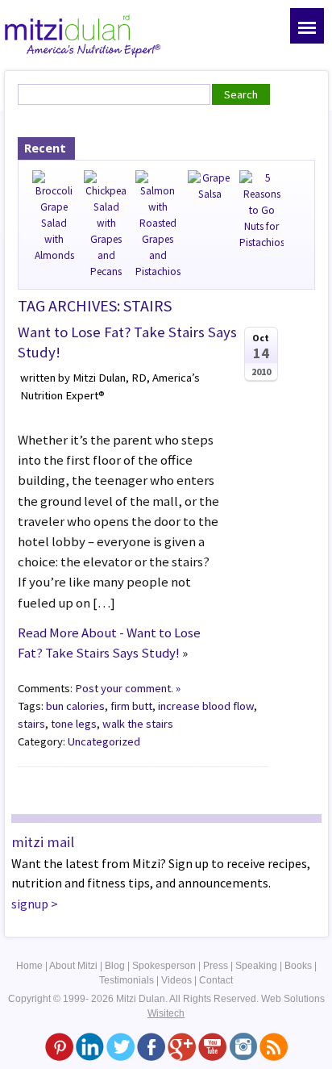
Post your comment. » (128, 688)
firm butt (131, 706)
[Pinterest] (59, 1046)
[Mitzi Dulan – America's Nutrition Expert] (83, 34)
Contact (216, 980)
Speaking (256, 965)
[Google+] (182, 1046)
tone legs (74, 723)
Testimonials (126, 980)
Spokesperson (164, 965)
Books (298, 965)
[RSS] (273, 1046)
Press (215, 965)
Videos (176, 980)
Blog (115, 965)
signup (29, 904)
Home (29, 965)
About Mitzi (73, 965)
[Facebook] (151, 1046)
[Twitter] (120, 1046)
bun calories (75, 706)
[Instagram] (243, 1046)
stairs (31, 723)
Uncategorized (104, 741)
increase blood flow (206, 706)
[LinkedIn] (90, 1046)
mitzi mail (42, 842)
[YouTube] (212, 1046)
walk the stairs (137, 723)
